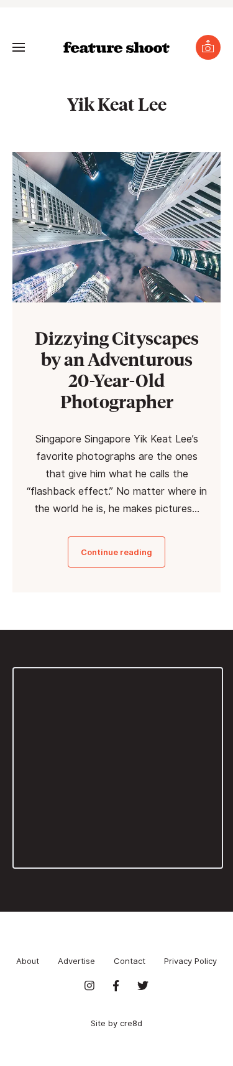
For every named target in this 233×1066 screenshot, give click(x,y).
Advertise (76, 961)
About (27, 961)
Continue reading (116, 552)
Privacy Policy (190, 961)
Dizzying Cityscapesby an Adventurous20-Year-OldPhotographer (117, 369)
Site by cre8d (116, 1023)
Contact (129, 961)
